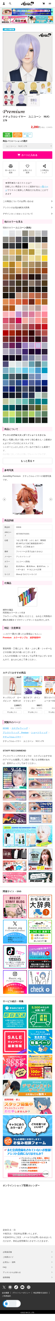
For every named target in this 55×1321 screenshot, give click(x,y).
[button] (4, 499)
